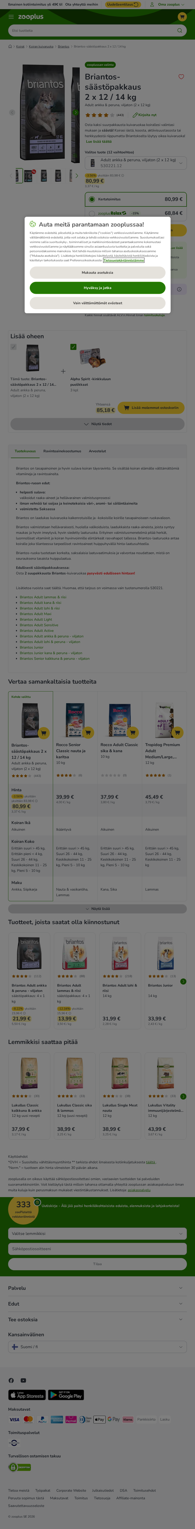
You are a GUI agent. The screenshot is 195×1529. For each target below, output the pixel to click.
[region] (98, 265)
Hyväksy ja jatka (97, 287)
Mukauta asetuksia (97, 272)
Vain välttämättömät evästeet (97, 303)
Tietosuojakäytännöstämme (124, 260)
